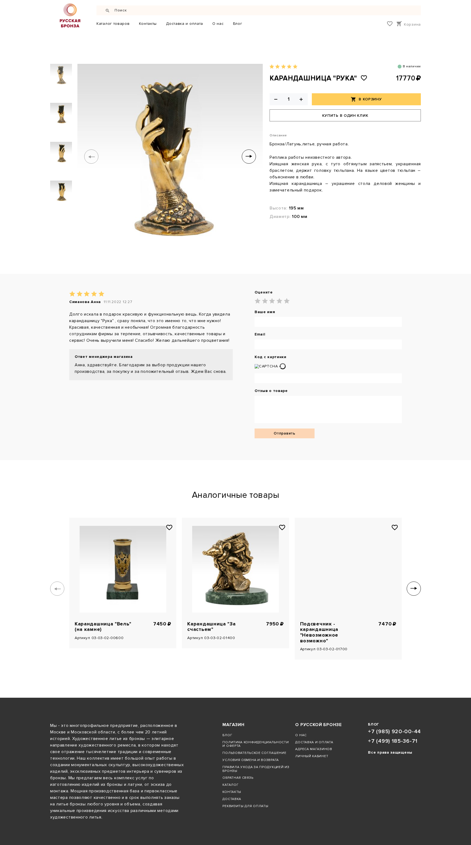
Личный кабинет (311, 756)
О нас (218, 23)
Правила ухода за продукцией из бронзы (255, 769)
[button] (91, 156)
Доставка (231, 799)
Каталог (230, 785)
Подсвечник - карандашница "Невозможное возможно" (319, 632)
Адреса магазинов (313, 749)
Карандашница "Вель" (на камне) (103, 627)
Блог (237, 23)
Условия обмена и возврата (250, 760)
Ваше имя (265, 312)
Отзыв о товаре (271, 391)
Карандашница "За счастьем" (211, 627)
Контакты (148, 23)
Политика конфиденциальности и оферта (255, 744)
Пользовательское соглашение (254, 753)
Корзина (412, 24)
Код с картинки (270, 357)
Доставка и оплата (184, 23)
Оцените (264, 292)
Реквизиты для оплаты (245, 806)
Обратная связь (237, 778)
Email (260, 334)
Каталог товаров (113, 23)
